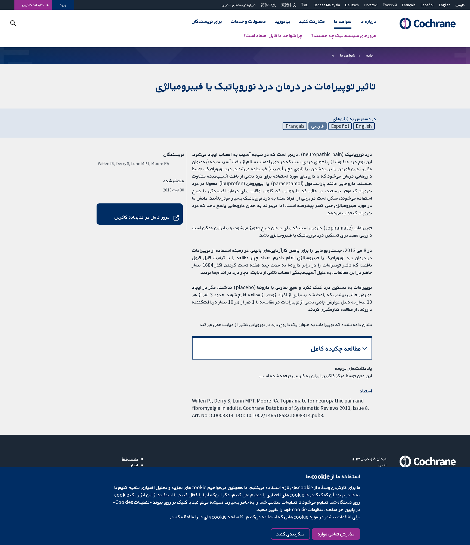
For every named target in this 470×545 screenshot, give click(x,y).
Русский (390, 4)
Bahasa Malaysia (327, 4)
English (444, 4)
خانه (369, 55)
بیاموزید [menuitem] (282, 21)
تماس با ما (130, 458)
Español (427, 4)
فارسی (460, 4)
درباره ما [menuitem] (368, 21)
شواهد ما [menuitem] (342, 21)
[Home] (425, 23)
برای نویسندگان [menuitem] (207, 21)
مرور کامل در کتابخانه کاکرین (142, 217)
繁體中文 (288, 4)
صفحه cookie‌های (221, 516)
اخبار (134, 464)
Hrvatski (371, 4)
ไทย (305, 4)
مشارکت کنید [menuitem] (312, 21)
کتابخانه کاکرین (33, 4)
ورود (63, 4)
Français (409, 4)
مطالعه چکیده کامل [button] (336, 348)
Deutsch (352, 4)
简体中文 (268, 4)
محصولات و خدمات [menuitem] (248, 21)
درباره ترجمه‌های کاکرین (239, 4)
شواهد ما (347, 55)
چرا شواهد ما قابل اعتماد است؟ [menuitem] (273, 35)
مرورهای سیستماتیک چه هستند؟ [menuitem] (343, 35)
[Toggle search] (13, 23)
